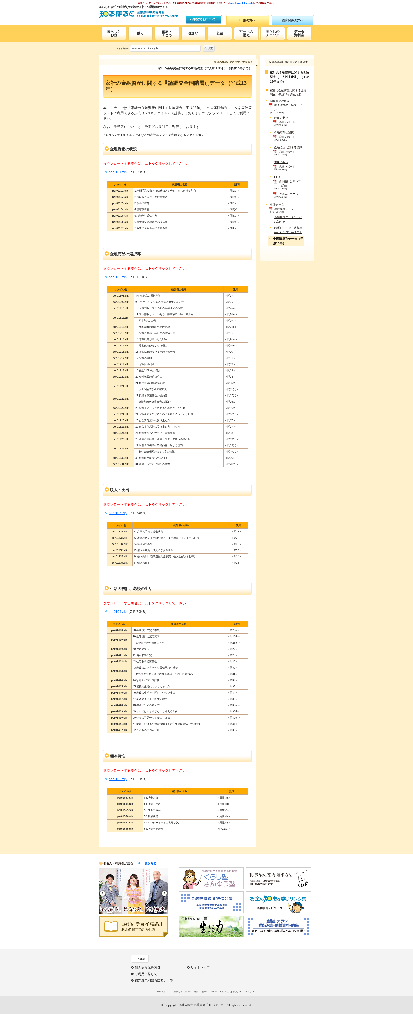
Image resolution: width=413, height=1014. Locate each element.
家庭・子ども (167, 33)
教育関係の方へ (292, 20)
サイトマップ (200, 967)
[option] (110, 891)
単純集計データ (284, 209)
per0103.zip (118, 513)
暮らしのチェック (273, 33)
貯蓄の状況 (281, 117)
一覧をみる (149, 863)
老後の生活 (281, 162)
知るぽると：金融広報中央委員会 (138, 14)
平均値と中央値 (288, 194)
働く (140, 33)
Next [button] (164, 893)
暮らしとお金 (114, 33)
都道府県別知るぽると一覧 (154, 980)
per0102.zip (118, 277)
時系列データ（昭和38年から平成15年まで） (288, 230)
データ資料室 (299, 33)
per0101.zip (118, 172)
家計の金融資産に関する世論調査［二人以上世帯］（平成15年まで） (289, 77)
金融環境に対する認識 (288, 147)
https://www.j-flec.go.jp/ (241, 3)
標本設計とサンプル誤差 (290, 183)
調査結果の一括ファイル (288, 107)
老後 (219, 33)
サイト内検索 (122, 48)
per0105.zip (118, 779)
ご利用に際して (146, 974)
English (141, 958)
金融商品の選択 (284, 132)
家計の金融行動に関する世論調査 (288, 62)
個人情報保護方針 (147, 967)
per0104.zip (118, 612)
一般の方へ (247, 20)
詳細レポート (287, 122)
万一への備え (246, 33)
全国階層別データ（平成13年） (288, 241)
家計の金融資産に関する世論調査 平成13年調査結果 (288, 92)
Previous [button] (102, 893)
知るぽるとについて (204, 19)
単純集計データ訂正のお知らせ (288, 219)
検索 (210, 48)
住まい (193, 33)
